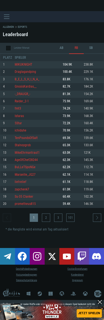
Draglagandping (25, 71)
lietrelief (20, 181)
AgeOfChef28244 (26, 160)
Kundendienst (77, 274)
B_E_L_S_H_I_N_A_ (27, 79)
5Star (18, 123)
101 (70, 218)
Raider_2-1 (22, 101)
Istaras (19, 116)
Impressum (77, 280)
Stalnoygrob (23, 145)
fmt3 (18, 108)
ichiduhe (20, 130)
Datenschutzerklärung (26, 280)
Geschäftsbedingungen (26, 268)
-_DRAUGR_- (22, 94)
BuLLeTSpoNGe (25, 167)
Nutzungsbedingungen (26, 274)
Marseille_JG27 (25, 174)
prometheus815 (25, 203)
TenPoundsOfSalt (26, 138)
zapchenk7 (22, 189)
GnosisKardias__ (26, 86)
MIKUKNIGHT (23, 64)
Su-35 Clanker (24, 196)
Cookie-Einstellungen (77, 268)
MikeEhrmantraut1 (27, 152)
